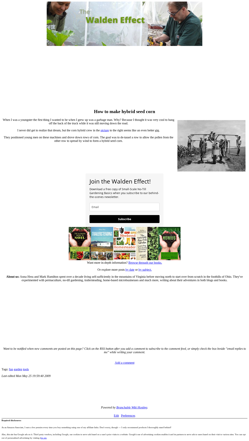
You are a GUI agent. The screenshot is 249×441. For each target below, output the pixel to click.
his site (44, 438)
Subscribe (124, 219)
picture (105, 130)
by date (129, 269)
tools (26, 369)
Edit (116, 415)
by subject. (145, 269)
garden (18, 369)
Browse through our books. (145, 262)
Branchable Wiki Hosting (131, 407)
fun (11, 369)
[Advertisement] (124, 78)
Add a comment (124, 362)
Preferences (128, 415)
